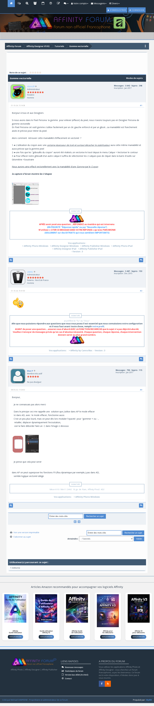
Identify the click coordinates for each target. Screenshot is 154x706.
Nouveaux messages (74, 667)
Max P (30, 370)
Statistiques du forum (74, 671)
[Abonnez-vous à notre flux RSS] (108, 684)
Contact (68, 679)
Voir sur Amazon (15, 637)
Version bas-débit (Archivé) (76, 675)
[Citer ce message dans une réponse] (141, 260)
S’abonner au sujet (22, 536)
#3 (141, 390)
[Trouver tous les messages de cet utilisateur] (11, 260)
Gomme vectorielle (78, 46)
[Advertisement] (77, 62)
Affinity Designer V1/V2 (37, 46)
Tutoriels (59, 46)
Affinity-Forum (13, 46)
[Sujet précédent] (75, 522)
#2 (141, 291)
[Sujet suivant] (79, 522)
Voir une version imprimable (26, 532)
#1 (141, 105)
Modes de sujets (134, 78)
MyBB (149, 699)
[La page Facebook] (102, 684)
